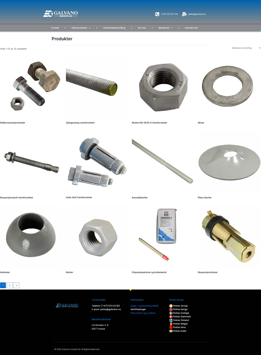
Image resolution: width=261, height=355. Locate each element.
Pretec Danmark (182, 316)
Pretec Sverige (181, 313)
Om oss (142, 27)
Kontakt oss (191, 27)
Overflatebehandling (114, 27)
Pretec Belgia (180, 323)
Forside (55, 27)
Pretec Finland (181, 320)
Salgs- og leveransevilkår (144, 305)
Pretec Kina (179, 327)
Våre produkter (79, 27)
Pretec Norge (180, 309)
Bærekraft (164, 27)
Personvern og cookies (143, 313)
